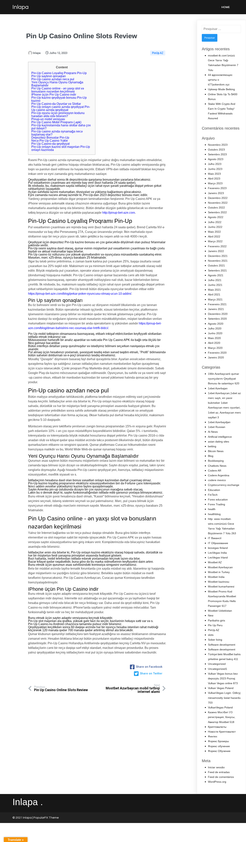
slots (211, 634)
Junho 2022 (215, 226)
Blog (210, 455)
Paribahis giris (216, 620)
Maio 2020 (214, 338)
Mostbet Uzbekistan (220, 610)
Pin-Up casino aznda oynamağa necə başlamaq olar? (57, 133)
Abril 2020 (214, 342)
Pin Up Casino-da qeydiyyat (50, 143)
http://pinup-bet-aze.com (118, 212)
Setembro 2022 (217, 212)
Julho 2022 (214, 222)
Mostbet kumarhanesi (221, 586)
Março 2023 (215, 183)
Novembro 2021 (218, 260)
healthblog (214, 514)
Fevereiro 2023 (217, 188)
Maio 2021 (214, 289)
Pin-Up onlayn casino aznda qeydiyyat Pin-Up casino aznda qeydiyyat (60, 108)
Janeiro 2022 (216, 251)
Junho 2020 (215, 333)
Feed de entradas (219, 772)
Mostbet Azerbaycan (220, 567)
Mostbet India (216, 576)
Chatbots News (217, 465)
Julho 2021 (214, 280)
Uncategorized (217, 663)
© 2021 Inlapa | (22, 817)
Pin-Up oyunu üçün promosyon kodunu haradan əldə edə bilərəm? (58, 114)
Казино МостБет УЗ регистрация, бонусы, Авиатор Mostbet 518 (221, 717)
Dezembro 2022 (218, 197)
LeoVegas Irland (218, 557)
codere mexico (217, 480)
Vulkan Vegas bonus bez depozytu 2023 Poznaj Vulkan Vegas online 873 (223, 678)
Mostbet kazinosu (218, 581)
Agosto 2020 (215, 323)
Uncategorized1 (217, 668)
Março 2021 (215, 299)
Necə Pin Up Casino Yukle (49, 140)
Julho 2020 (214, 328)
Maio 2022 (214, 231)
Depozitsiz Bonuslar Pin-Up (50, 137)
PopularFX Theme (46, 817)
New (210, 615)
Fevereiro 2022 (217, 246)
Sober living (215, 639)
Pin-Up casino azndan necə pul (52, 79)
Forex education (218, 499)
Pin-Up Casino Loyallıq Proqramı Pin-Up (59, 73)
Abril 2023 (214, 178)
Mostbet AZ (215, 562)
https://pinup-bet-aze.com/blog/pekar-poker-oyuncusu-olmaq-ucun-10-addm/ (79, 293)
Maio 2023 (214, 173)
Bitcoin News (216, 451)
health (211, 509)
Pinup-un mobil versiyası (48, 119)
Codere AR (214, 470)
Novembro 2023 (218, 144)
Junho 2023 (215, 168)
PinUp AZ (157, 53)
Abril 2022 (214, 236)
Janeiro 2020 (216, 357)
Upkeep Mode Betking (221, 89)
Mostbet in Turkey (219, 572)
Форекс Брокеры (218, 741)
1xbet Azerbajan (218, 388)
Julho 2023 (214, 163)
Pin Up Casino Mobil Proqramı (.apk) (56, 122)
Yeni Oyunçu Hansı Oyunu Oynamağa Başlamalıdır (57, 84)
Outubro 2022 (216, 207)
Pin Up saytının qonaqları (48, 76)
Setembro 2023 (217, 154)
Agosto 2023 (215, 159)
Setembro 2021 (217, 270)
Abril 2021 (214, 294)
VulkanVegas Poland (220, 707)
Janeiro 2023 (216, 193)
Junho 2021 (215, 284)
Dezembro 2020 (218, 313)
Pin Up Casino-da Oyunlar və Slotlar (56, 103)
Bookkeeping (216, 460)
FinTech (213, 494)
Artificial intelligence (220, 436)
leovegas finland (218, 547)
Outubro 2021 (216, 265)
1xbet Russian (216, 426)
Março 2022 (215, 241)
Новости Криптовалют (222, 731)
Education (214, 489)
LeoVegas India (217, 552)
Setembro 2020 (217, 318)
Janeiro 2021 (216, 309)
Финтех (212, 736)
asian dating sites (218, 441)
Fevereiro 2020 (217, 352)
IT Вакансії (214, 538)
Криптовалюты (217, 726)
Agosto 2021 (215, 275)
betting (212, 446)
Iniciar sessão (216, 767)
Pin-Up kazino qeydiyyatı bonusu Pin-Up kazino (59, 99)
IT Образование (218, 543)
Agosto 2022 (215, 217)
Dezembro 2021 (218, 255)
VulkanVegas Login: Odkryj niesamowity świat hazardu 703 (224, 697)
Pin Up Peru (215, 625)
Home (225, 7)
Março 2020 (215, 347)
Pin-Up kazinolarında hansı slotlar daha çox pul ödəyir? (61, 127)
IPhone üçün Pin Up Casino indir (53, 94)
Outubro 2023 (216, 149)
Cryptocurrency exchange (223, 484)
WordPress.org (217, 781)
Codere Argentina (218, 475)
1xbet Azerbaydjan (219, 422)
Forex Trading (216, 504)
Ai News (213, 431)
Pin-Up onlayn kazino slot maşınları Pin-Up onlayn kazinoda (60, 148)
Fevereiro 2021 (217, 304)
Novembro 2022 (218, 202)
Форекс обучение (219, 746)
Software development (221, 644)
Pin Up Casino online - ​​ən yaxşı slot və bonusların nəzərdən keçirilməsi (57, 90)
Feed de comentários (221, 776)
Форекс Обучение (219, 751)
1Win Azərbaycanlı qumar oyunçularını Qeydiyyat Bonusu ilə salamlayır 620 (223, 378)
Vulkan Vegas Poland (221, 688)
